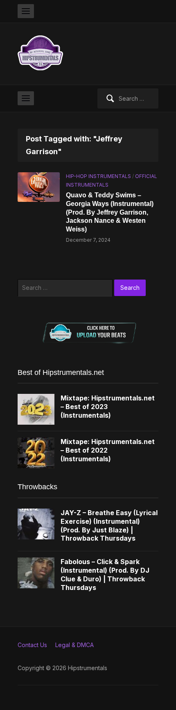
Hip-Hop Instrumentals (98, 176)
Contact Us (32, 644)
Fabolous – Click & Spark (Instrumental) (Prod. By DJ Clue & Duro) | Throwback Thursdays (105, 574)
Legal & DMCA (74, 644)
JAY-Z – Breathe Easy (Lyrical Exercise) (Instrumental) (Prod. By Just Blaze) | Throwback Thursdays (109, 525)
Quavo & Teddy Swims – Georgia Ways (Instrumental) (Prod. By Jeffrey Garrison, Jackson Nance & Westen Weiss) (109, 212)
